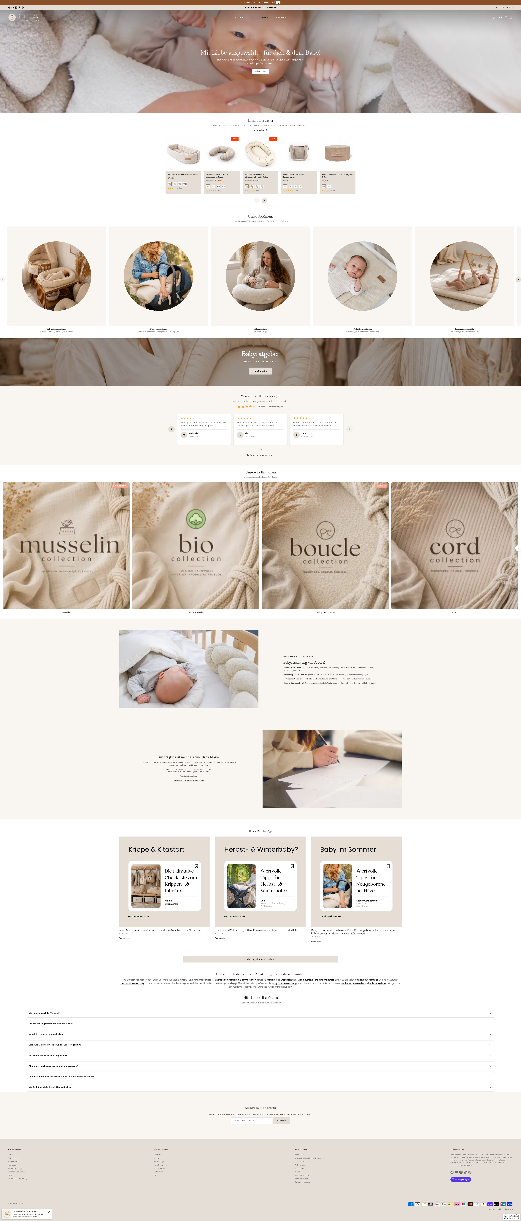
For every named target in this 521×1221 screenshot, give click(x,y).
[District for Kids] (26, 17)
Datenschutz (300, 1161)
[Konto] (494, 17)
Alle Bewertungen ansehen (259, 455)
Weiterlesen (124, 938)
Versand (298, 1172)
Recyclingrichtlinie (302, 1175)
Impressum (299, 1155)
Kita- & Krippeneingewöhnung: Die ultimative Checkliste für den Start (161, 930)
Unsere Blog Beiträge (260, 831)
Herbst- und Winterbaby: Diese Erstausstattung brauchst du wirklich (256, 930)
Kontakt (157, 1158)
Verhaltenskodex (301, 1178)
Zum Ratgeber (260, 371)
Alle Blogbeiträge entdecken (260, 959)
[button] (506, 17)
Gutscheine (158, 1172)
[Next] (264, 200)
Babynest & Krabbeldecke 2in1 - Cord (183, 174)
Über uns (157, 1155)
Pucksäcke (12, 1165)
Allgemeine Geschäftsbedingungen (309, 1158)
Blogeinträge (159, 1161)
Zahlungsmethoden (303, 1182)
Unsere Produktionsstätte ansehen (189, 780)
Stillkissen (12, 1175)
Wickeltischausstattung (17, 1178)
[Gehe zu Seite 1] (259, 449)
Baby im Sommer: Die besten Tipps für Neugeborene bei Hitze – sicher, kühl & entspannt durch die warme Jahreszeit (353, 931)
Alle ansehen (259, 130)
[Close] (49, 1212)
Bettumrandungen (15, 1168)
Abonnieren (281, 1120)
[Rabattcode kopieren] (278, 2)
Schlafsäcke (13, 1161)
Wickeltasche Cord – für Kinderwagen (293, 175)
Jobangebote (159, 1168)
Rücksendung (300, 1168)
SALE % (10, 1155)
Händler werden (160, 1165)
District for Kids (18, 1203)
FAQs (156, 1175)
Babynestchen (14, 1158)
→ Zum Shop (260, 71)
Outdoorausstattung (16, 1172)
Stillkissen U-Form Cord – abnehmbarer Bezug (217, 175)
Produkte (491, 1209)
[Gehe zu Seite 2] (261, 449)
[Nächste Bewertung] (349, 429)
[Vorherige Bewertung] (171, 429)
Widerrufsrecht (300, 1165)
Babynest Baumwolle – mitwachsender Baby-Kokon (256, 175)
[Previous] (257, 200)
